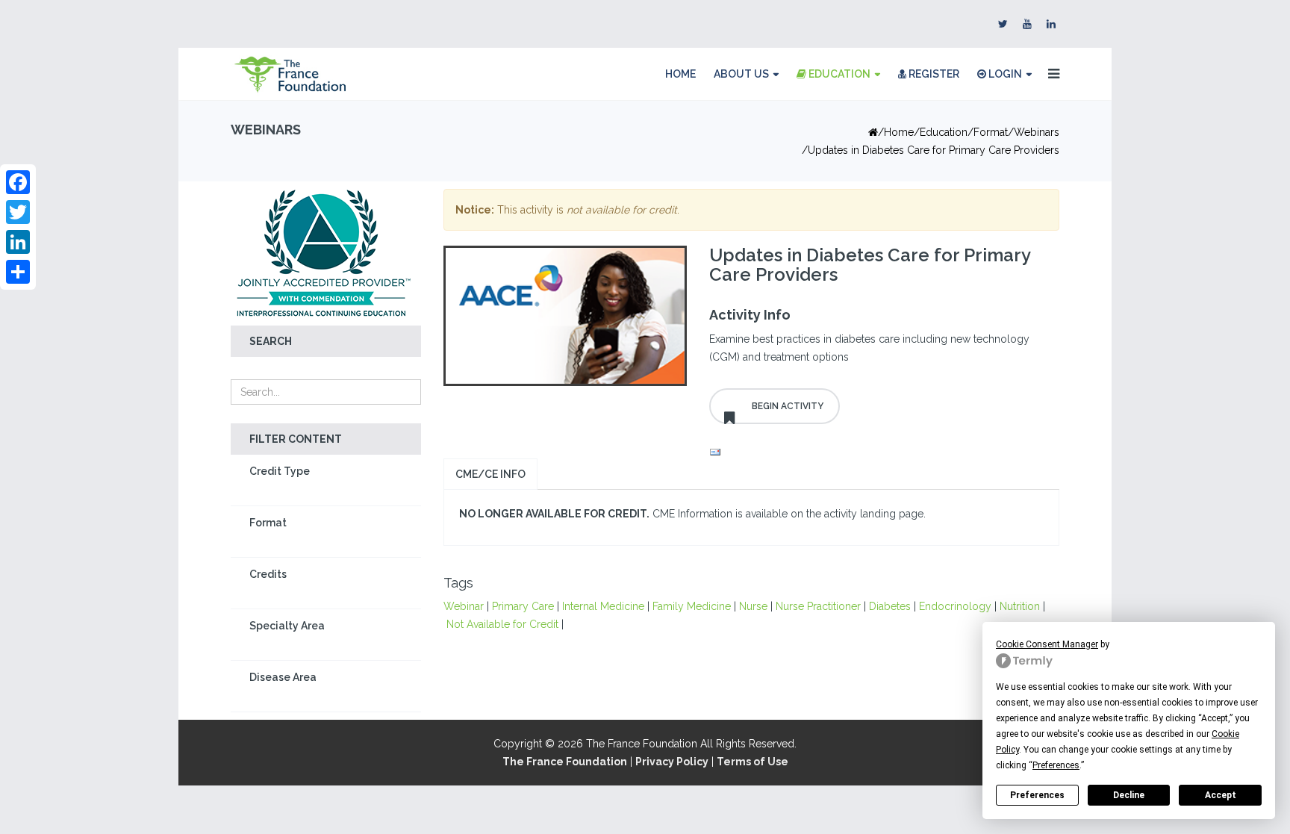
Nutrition (1020, 606)
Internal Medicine (603, 606)
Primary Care (523, 606)
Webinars (1036, 132)
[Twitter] (18, 212)
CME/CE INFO (490, 474)
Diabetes (890, 606)
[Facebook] (18, 182)
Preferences (1037, 795)
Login (1004, 74)
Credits (268, 574)
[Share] (18, 272)
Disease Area (283, 677)
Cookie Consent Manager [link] (1047, 644)
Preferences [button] (1055, 765)
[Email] (879, 452)
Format (268, 523)
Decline (1128, 795)
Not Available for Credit (502, 624)
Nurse (753, 606)
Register (932, 74)
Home (680, 74)
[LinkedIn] (18, 242)
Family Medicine (691, 606)
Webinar (463, 606)
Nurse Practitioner (818, 606)
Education (838, 74)
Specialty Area (287, 626)
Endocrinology (955, 606)
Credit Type (279, 471)
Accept (1220, 795)
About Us (741, 74)
